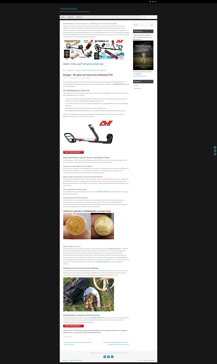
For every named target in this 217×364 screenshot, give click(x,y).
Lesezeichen (68, 337)
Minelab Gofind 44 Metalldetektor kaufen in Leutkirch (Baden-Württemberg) (116, 344)
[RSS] (155, 1)
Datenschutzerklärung (76, 360)
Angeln (136, 85)
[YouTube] (150, 1)
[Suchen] (156, 17)
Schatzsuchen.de (92, 64)
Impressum (65, 360)
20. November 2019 (75, 78)
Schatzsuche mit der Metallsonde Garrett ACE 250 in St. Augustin (78, 344)
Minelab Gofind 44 (103, 192)
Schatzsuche (70, 70)
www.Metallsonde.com (139, 76)
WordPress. (153, 360)
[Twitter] (153, 1)
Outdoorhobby (68, 8)
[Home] (64, 70)
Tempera (146, 360)
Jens (66, 78)
